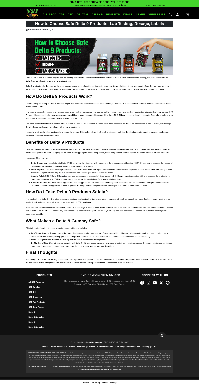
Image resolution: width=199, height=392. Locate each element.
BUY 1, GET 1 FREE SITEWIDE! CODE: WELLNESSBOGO (99, 2)
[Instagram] (148, 283)
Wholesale (157, 14)
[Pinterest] (168, 283)
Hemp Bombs (80, 263)
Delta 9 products (33, 86)
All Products (53, 14)
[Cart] (187, 14)
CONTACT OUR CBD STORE (44, 5)
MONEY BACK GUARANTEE (156, 5)
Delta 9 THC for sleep (71, 163)
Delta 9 (97, 14)
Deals (128, 14)
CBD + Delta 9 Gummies (56, 176)
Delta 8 (82, 14)
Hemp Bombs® (51, 149)
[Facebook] (142, 283)
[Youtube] (155, 283)
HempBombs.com (94, 342)
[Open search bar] (170, 14)
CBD (70, 14)
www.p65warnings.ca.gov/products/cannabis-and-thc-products (100, 369)
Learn (140, 14)
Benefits (113, 14)
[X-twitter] (161, 283)
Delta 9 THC (31, 78)
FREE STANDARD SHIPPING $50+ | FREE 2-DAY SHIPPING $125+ (100, 5)
